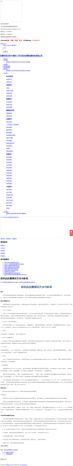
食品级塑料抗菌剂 (10, 135)
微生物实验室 (6, 67)
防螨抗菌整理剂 (10, 143)
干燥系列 (9, 186)
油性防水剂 (9, 81)
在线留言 (8, 62)
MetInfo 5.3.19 (9, 464)
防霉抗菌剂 (9, 157)
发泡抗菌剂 (9, 145)
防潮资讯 (28, 70)
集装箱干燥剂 (9, 195)
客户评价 (18, 62)
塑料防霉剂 (9, 178)
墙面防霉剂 (9, 175)
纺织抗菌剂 (9, 132)
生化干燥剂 (9, 192)
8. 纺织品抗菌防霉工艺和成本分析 (12, 273)
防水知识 (18, 70)
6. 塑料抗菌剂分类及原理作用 (10, 270)
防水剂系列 (9, 76)
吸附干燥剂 (9, 205)
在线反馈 (13, 62)
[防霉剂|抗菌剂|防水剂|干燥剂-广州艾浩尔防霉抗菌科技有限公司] (21, 56)
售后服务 (28, 62)
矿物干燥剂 (9, 197)
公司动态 (13, 70)
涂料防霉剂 (9, 173)
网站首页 (5, 59)
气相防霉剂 (9, 180)
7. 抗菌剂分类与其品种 (9, 271)
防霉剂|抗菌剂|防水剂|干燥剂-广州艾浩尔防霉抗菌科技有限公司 (19, 282)
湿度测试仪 (9, 116)
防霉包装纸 (9, 93)
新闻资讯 (5, 69)
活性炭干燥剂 (9, 200)
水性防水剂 (9, 79)
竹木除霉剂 (9, 102)
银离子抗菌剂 (9, 137)
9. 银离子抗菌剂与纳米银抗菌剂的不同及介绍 (14, 274)
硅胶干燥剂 (9, 202)
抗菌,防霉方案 (14, 213)
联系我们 (5, 64)
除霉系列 (9, 99)
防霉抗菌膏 (9, 107)
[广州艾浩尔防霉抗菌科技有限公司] (35, 237)
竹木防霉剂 (9, 165)
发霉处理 (8, 213)
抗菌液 (8, 148)
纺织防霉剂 (9, 162)
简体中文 (3, 43)
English (10, 45)
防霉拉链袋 (9, 96)
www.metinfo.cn (23, 464)
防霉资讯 (23, 70)
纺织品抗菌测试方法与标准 (11, 449)
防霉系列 (9, 154)
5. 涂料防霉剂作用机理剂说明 (10, 268)
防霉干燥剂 (9, 189)
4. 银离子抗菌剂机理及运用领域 (11, 267)
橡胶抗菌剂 (9, 129)
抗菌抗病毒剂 (9, 151)
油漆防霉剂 (9, 170)
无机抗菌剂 (9, 140)
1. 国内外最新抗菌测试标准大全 (11, 262)
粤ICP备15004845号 (50, 456)
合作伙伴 (23, 62)
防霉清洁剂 (9, 104)
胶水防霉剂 (9, 167)
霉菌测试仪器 (10, 110)
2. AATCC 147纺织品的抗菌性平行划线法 (13, 264)
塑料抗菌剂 (9, 122)
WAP (4, 47)
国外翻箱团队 (6, 66)
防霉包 (8, 208)
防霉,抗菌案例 (22, 213)
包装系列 (9, 85)
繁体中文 (14, 45)
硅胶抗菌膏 (9, 127)
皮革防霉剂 (9, 159)
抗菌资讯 (8, 70)
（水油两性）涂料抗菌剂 (12, 124)
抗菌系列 (9, 119)
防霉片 (8, 88)
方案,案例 (5, 212)
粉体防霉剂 (9, 183)
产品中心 (5, 73)
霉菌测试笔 (9, 113)
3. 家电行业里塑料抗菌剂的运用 (11, 265)
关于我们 (5, 60)
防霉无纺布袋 (9, 90)
